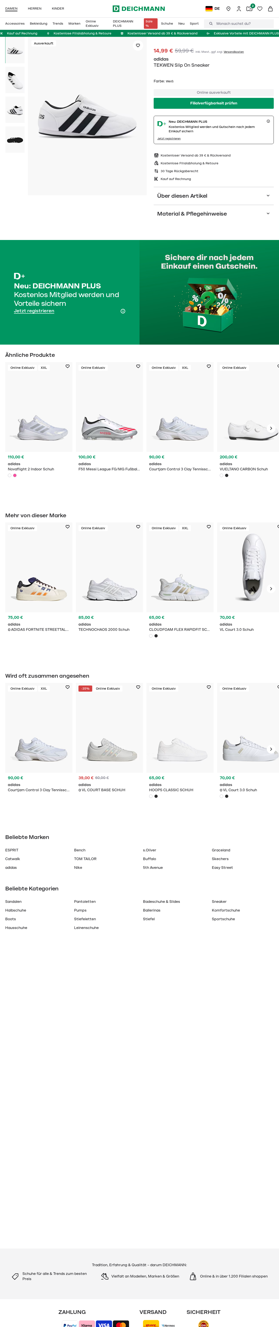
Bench (79, 850)
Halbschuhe (15, 910)
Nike (78, 868)
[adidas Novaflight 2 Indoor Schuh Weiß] (38, 428)
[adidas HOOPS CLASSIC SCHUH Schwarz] (156, 796)
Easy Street (222, 868)
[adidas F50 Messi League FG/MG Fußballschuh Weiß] (109, 428)
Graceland (221, 850)
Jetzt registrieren (169, 138)
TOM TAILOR (85, 859)
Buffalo (149, 859)
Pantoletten (85, 902)
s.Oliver (149, 850)
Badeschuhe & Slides (161, 902)
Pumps (80, 910)
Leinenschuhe (86, 928)
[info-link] (268, 121)
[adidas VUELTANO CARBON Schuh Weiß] (221, 475)
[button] (87, 117)
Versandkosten (234, 51)
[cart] (270, 8)
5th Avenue (153, 868)
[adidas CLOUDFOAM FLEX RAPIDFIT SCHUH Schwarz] (156, 635)
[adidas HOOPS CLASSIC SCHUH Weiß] (180, 749)
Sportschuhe (223, 919)
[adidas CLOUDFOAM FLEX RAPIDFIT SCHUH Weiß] (180, 588)
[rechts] (271, 428)
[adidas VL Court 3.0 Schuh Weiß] (221, 796)
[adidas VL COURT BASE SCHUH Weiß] (109, 749)
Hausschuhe (16, 928)
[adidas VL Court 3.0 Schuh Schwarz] (226, 796)
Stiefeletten (85, 919)
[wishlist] (259, 8)
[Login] (238, 8)
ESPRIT (11, 850)
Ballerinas (151, 910)
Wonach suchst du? (233, 24)
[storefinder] (228, 8)
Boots (10, 919)
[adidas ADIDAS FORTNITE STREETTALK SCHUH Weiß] (38, 588)
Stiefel (149, 919)
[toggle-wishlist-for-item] (138, 45)
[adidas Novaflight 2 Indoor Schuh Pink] (14, 475)
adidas (161, 59)
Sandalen (13, 902)
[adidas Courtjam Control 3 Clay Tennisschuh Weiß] (180, 428)
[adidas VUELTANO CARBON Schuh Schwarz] (226, 475)
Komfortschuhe (226, 910)
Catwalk (12, 859)
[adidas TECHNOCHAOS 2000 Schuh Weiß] (109, 588)
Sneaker (219, 902)
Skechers (220, 859)
